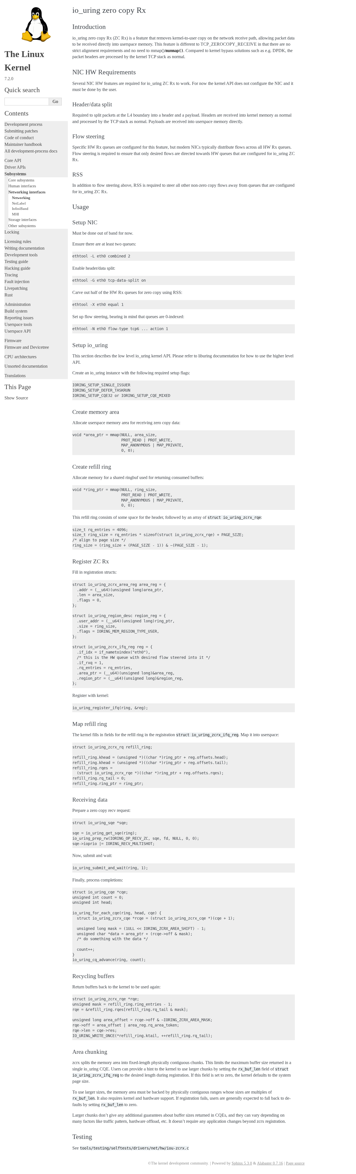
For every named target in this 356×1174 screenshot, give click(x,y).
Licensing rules (17, 241)
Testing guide (16, 261)
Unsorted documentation (26, 366)
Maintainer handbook (23, 144)
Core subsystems (21, 180)
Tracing (11, 274)
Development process (23, 124)
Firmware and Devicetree (26, 347)
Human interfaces (22, 186)
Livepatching (16, 288)
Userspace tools (18, 324)
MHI (15, 214)
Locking (11, 232)
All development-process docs (30, 151)
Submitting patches (21, 131)
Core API (12, 160)
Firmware (12, 340)
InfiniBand (20, 209)
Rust (8, 295)
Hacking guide (17, 268)
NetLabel (19, 203)
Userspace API (17, 331)
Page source (295, 1163)
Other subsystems (22, 225)
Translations (15, 375)
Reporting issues (18, 317)
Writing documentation (24, 248)
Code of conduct (19, 137)
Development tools (21, 254)
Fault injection (16, 281)
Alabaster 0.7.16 (270, 1163)
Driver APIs (15, 167)
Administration (17, 304)
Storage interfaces (22, 219)
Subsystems (15, 173)
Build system (15, 311)
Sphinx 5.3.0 (242, 1163)
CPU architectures (20, 356)
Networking (21, 198)
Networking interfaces (26, 192)
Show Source (16, 398)
